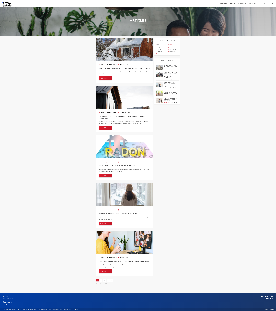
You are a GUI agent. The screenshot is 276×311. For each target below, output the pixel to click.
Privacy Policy (59, 309)
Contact (265, 3)
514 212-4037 (8, 302)
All (158, 44)
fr (272, 3)
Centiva (271, 309)
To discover (172, 51)
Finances (159, 51)
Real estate (172, 47)
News (102, 64)
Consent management (75, 309)
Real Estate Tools (254, 3)
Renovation (172, 49)
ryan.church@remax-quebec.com (14, 304)
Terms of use (66, 309)
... (104, 280)
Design (159, 49)
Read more (104, 78)
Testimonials (242, 3)
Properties (223, 3)
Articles (232, 3)
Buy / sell (160, 47)
